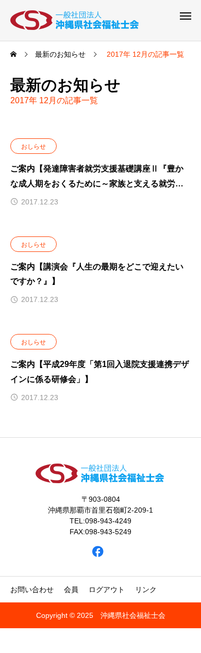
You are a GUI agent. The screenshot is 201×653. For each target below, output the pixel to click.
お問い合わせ (32, 589)
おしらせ (33, 146)
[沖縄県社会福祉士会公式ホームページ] (75, 20)
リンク (146, 589)
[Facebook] (98, 551)
